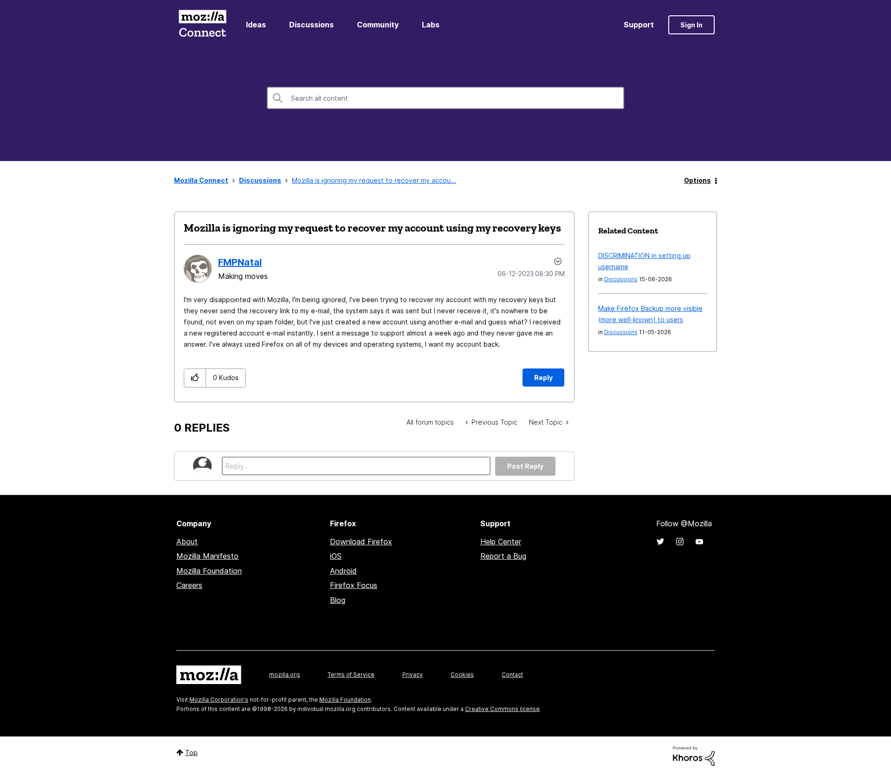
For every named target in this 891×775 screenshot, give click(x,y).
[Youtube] (699, 541)
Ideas (256, 24)
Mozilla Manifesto (207, 556)
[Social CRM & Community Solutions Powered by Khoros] (694, 755)
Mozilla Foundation (209, 570)
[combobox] (445, 98)
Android (343, 570)
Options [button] (697, 180)
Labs (430, 24)
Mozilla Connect (202, 25)
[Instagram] (680, 541)
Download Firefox (361, 541)
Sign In (691, 25)
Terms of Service (351, 674)
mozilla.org (284, 674)
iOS (336, 556)
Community (378, 24)
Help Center (500, 541)
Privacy (412, 674)
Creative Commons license (502, 708)
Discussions (311, 24)
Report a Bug (503, 556)
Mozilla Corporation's (218, 699)
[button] (195, 378)
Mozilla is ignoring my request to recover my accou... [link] (374, 180)
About (187, 541)
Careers (189, 585)
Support (639, 24)
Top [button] (191, 752)
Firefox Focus (353, 585)
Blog (337, 600)
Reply (543, 377)
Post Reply (525, 466)
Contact (512, 674)
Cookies (462, 674)
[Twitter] (660, 541)
